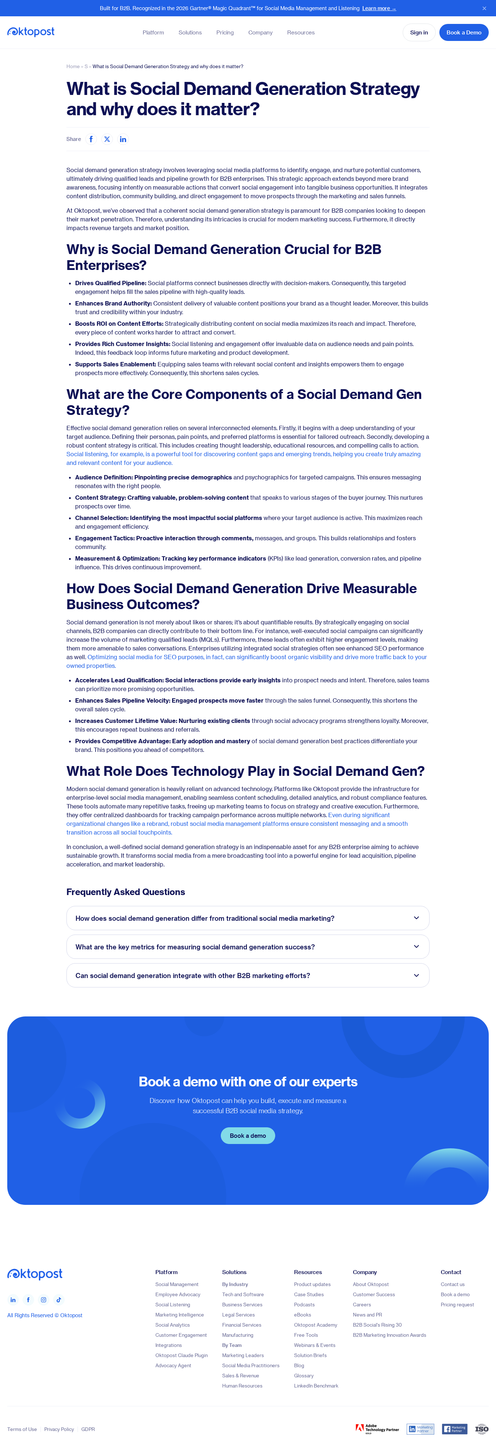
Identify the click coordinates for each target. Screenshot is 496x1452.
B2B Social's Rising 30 (377, 1324)
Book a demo (248, 1135)
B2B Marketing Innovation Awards (389, 1334)
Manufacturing (237, 1334)
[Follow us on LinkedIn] (13, 1300)
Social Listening (172, 1304)
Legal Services (238, 1314)
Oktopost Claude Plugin (181, 1355)
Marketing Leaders (243, 1355)
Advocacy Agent (173, 1365)
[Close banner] (484, 8)
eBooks (302, 1314)
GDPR (88, 1429)
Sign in (419, 32)
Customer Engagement (181, 1334)
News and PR (367, 1314)
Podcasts (304, 1304)
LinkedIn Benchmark (316, 1385)
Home (73, 66)
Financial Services (241, 1324)
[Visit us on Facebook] (28, 1300)
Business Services (242, 1304)
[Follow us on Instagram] (43, 1300)
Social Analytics (172, 1324)
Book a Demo (464, 32)
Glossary (304, 1375)
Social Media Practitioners (251, 1365)
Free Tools (306, 1334)
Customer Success (374, 1294)
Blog (299, 1365)
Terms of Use (22, 1429)
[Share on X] (107, 139)
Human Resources (242, 1385)
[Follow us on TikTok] (59, 1300)
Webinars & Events (315, 1345)
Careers (362, 1304)
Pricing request (457, 1304)
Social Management (177, 1284)
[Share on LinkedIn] (123, 139)
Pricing (225, 32)
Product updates (312, 1284)
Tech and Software (243, 1294)
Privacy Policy (59, 1429)
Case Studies (309, 1294)
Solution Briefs (310, 1355)
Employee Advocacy (177, 1294)
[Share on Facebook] (91, 139)
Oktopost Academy (315, 1324)
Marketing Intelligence (179, 1314)
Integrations (168, 1345)
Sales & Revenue (240, 1375)
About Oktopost (371, 1284)
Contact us (453, 1284)
